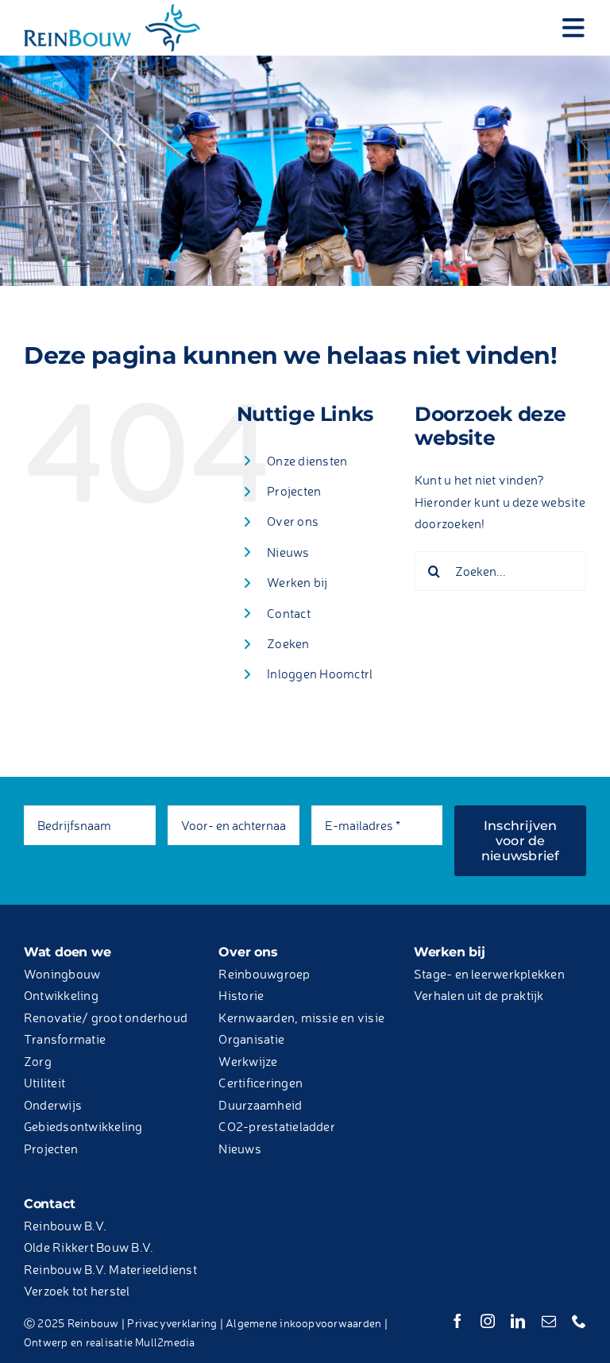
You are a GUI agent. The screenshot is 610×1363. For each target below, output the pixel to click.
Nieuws (288, 552)
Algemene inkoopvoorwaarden (303, 1323)
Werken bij (297, 582)
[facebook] (457, 1321)
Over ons (293, 521)
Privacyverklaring (172, 1323)
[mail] (549, 1321)
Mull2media (165, 1342)
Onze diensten (307, 461)
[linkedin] (518, 1321)
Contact (289, 613)
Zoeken (288, 643)
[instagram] (488, 1321)
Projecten (294, 491)
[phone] (579, 1321)
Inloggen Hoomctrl (320, 674)
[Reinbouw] (112, 10)
